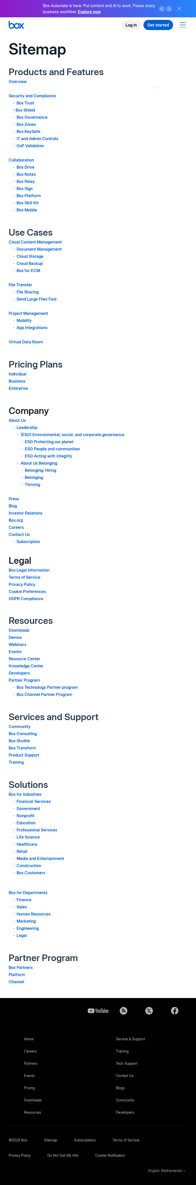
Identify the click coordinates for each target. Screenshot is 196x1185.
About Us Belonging (39, 463)
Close (179, 9)
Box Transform (22, 747)
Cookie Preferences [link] (27, 591)
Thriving (32, 484)
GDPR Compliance (26, 598)
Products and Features (56, 71)
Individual (18, 373)
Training (16, 762)
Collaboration (21, 160)
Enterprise (18, 388)
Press (14, 498)
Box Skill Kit (28, 202)
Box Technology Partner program (47, 687)
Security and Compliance (32, 95)
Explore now (89, 11)
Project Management (28, 313)
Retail (22, 851)
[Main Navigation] (183, 25)
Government (28, 808)
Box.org (16, 520)
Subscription (28, 541)
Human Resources (34, 914)
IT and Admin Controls (37, 138)
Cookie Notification (110, 1155)
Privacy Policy (22, 584)
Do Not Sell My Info (62, 1155)
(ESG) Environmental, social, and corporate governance (72, 434)
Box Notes (26, 174)
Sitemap (50, 1140)
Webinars (17, 644)
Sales (22, 906)
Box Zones (26, 124)
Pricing (29, 1088)
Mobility (24, 320)
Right (169, 9)
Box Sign (25, 188)
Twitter (149, 1011)
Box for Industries (25, 794)
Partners (31, 1063)
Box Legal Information (29, 570)
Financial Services (34, 801)
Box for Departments (28, 892)
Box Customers (31, 872)
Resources (32, 1112)
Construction (29, 865)
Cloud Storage (30, 256)
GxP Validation (30, 145)
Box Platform (29, 195)
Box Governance (32, 117)
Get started (158, 25)
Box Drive (25, 167)
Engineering (28, 928)
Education (26, 822)
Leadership (27, 427)
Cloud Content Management (35, 242)
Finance (24, 899)
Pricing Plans (36, 364)
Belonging (34, 477)
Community (20, 726)
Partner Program (24, 680)
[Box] (16, 25)
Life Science (28, 837)
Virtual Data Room (26, 341)
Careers (16, 527)
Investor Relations (25, 513)
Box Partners (21, 967)
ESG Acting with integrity (48, 456)
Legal (22, 935)
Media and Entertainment (40, 858)
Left (162, 9)
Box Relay (26, 181)
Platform (17, 974)
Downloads (19, 630)
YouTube (98, 1011)
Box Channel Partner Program (44, 694)
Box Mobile (27, 209)
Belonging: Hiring (40, 470)
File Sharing (28, 291)
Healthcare (27, 844)
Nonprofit (25, 815)
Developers (19, 673)
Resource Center (24, 658)
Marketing (26, 921)
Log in (131, 25)
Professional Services (37, 829)
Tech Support (126, 1063)
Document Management (39, 249)
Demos (15, 637)
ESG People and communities (52, 448)
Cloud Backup (30, 263)
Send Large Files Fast (37, 299)
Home (29, 1039)
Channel (16, 981)
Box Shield (25, 110)
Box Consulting (23, 733)
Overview (18, 81)
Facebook (174, 1011)
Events (15, 651)
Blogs (120, 1088)
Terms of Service (24, 577)
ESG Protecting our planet (49, 441)
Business (17, 381)
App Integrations (32, 327)
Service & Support (130, 1039)
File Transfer (20, 284)
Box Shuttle (19, 740)
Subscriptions (85, 1140)
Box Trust (25, 102)
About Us (17, 420)
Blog (13, 505)
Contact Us (19, 534)
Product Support (24, 755)
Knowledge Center (26, 665)
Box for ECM (28, 270)
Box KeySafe (28, 131)
